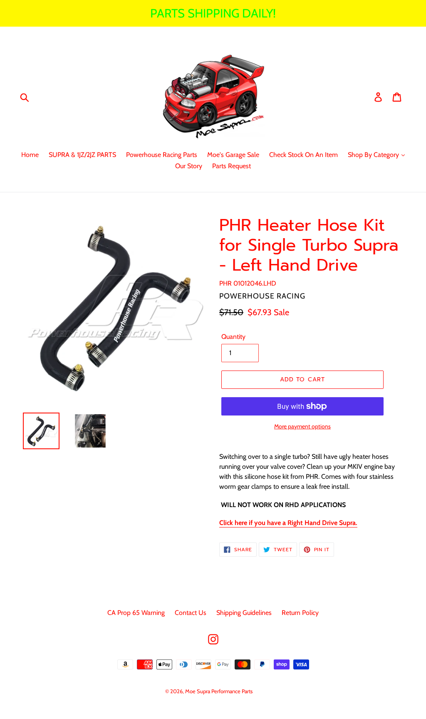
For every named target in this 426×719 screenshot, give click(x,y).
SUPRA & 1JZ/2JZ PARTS (82, 155)
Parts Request (231, 166)
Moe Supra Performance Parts (219, 691)
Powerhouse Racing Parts (161, 155)
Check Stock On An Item (303, 155)
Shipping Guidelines (244, 613)
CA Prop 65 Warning (136, 613)
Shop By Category (374, 155)
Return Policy (300, 613)
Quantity (233, 337)
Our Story (188, 166)
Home (30, 155)
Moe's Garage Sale (233, 155)
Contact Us (190, 613)
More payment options (302, 426)
